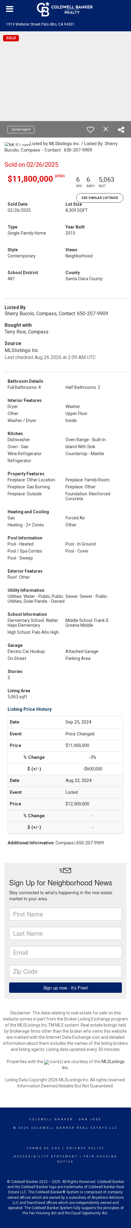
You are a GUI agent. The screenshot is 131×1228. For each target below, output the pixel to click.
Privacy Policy (85, 1148)
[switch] (90, 129)
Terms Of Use (44, 1148)
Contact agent (20, 129)
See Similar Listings (99, 198)
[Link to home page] (65, 9)
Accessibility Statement (46, 1156)
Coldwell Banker (51, 1119)
